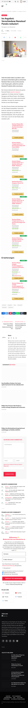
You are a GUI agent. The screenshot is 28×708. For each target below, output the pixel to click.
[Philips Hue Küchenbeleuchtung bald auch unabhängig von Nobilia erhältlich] (14, 419)
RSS (14, 697)
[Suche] (15, 1)
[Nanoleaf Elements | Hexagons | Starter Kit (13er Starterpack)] (6, 241)
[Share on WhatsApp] (20, 37)
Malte (8, 30)
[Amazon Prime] (16, 275)
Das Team (19, 697)
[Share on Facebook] (4, 37)
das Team (10, 357)
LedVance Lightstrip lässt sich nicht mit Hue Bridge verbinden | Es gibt (15, 528)
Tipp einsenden (16, 696)
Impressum (6, 699)
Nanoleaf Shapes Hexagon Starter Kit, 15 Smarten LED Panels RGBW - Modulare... (18, 201)
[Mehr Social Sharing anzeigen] (25, 37)
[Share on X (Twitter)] (9, 37)
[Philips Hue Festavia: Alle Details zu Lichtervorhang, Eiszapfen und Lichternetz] (14, 397)
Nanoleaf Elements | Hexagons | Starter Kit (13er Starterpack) (17, 239)
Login (24, 1)
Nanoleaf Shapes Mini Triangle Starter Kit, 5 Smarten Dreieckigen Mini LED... (17, 126)
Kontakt (8, 696)
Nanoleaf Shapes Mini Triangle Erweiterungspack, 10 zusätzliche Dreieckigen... (18, 285)
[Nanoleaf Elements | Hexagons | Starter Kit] (6, 184)
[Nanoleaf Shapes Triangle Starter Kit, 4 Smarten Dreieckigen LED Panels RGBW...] (6, 145)
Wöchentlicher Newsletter (10, 574)
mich (16, 357)
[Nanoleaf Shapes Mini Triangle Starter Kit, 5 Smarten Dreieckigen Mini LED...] (6, 127)
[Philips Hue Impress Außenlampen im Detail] (6, 666)
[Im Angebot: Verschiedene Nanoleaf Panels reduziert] (14, 49)
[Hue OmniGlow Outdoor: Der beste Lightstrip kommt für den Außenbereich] (14, 374)
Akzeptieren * (7, 568)
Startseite (9, 11)
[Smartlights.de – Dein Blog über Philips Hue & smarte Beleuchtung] (14, 6)
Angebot (10, 305)
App (15, 305)
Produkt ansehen (18, 137)
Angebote (14, 11)
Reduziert (11, 307)
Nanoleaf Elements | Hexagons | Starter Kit (17, 182)
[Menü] (2, 6)
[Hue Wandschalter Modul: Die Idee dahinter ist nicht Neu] (6, 685)
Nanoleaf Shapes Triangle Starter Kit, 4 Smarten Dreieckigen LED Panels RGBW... (18, 145)
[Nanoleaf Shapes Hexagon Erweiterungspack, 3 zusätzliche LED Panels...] (6, 265)
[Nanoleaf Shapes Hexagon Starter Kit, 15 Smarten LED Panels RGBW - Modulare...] (6, 202)
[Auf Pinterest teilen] (15, 37)
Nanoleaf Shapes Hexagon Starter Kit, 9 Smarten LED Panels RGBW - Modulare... (17, 163)
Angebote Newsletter (9, 572)
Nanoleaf (20, 305)
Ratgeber (4, 307)
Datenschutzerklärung (16, 584)
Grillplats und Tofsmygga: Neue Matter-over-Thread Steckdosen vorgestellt (15, 499)
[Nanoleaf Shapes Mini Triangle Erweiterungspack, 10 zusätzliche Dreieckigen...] (6, 286)
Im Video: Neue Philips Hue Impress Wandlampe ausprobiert (17, 656)
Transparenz (8, 697)
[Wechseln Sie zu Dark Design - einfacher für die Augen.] (18, 1)
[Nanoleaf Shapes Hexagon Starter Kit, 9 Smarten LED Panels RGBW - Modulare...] (6, 164)
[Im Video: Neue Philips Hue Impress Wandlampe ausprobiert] (6, 657)
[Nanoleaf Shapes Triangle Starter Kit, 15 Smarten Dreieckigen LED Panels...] (6, 222)
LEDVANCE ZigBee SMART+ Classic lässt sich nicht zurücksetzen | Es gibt (15, 523)
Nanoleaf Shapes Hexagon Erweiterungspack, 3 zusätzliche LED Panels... (18, 265)
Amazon (4, 305)
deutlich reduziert (15, 92)
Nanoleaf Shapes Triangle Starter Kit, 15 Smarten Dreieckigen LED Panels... (18, 222)
